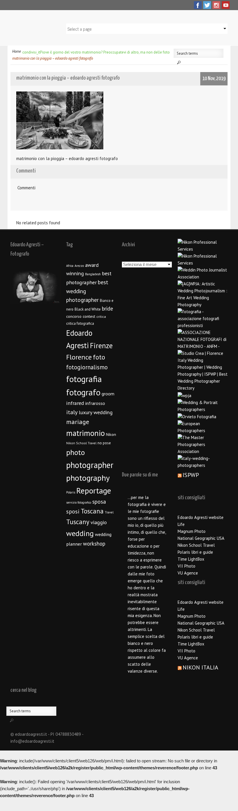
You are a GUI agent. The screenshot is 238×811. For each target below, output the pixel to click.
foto (99, 357)
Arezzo (79, 266)
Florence (79, 357)
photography (88, 478)
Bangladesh (93, 274)
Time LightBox (191, 559)
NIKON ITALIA (200, 667)
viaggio (99, 522)
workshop (94, 543)
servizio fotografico (78, 502)
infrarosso (95, 403)
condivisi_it (31, 52)
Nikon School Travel (81, 443)
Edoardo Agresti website (200, 517)
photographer (89, 465)
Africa (69, 266)
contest (89, 316)
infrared (75, 403)
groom (108, 394)
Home (16, 51)
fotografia (84, 378)
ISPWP (191, 475)
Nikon (111, 434)
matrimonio (85, 433)
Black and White (88, 309)
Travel (109, 512)
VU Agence (188, 573)
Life (181, 524)
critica (101, 316)
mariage (77, 422)
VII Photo (186, 566)
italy (71, 412)
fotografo (83, 392)
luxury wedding (96, 412)
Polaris (70, 492)
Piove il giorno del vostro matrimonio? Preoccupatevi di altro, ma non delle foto (105, 52)
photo (75, 452)
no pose (104, 443)
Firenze (101, 345)
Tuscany (77, 522)
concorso (74, 316)
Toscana (92, 511)
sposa (99, 501)
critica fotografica (80, 323)
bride (107, 308)
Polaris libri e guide (195, 552)
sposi (73, 511)
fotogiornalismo (87, 367)
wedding (80, 533)
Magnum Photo (191, 531)
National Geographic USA (201, 538)
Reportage (93, 490)
